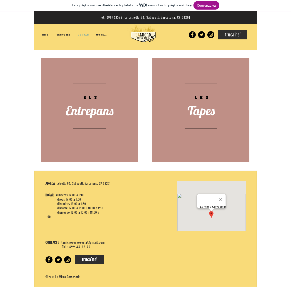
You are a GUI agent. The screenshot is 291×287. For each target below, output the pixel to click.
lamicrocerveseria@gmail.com (83, 242)
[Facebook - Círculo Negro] (192, 34)
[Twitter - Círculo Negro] (201, 34)
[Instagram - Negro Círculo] (210, 34)
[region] (89, 110)
